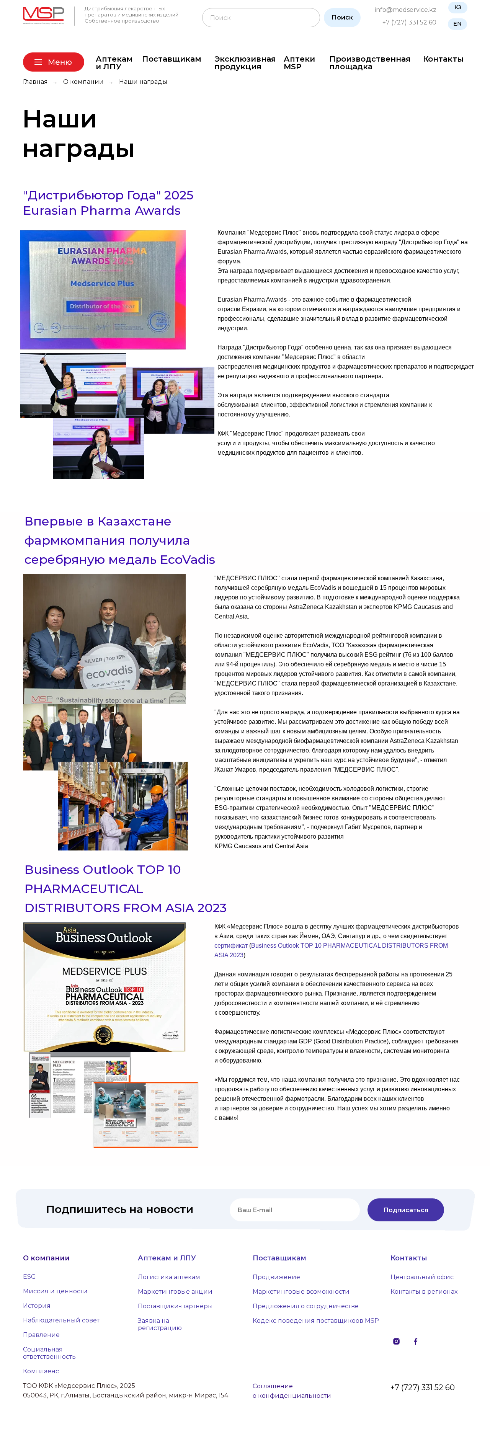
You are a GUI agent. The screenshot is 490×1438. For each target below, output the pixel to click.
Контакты (443, 59)
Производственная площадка (370, 62)
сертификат (231, 945)
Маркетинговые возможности (301, 1291)
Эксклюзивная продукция (245, 62)
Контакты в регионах (423, 1291)
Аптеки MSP (299, 62)
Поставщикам (171, 59)
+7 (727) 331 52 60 (409, 22)
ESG (29, 1276)
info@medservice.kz (405, 9)
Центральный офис (422, 1277)
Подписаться (405, 1210)
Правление (41, 1334)
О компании (83, 81)
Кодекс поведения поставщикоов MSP (316, 1320)
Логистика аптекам (169, 1277)
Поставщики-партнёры (175, 1306)
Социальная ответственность (49, 1353)
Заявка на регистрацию (160, 1324)
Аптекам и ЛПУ (114, 62)
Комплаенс (41, 1371)
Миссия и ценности (55, 1291)
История (37, 1305)
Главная (35, 81)
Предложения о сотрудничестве (306, 1306)
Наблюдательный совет (61, 1320)
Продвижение (276, 1277)
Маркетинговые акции (175, 1291)
